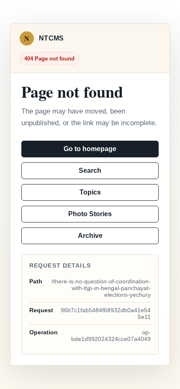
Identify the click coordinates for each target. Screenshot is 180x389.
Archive (90, 235)
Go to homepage (90, 148)
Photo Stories (90, 213)
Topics (90, 192)
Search (90, 170)
